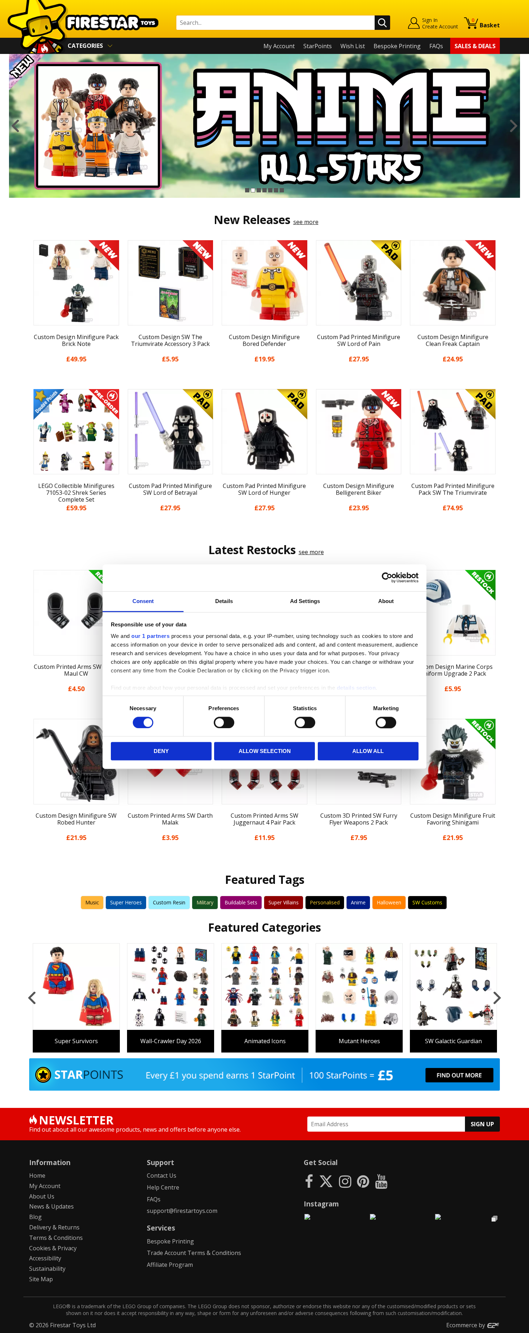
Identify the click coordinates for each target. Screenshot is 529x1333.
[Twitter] (326, 1181)
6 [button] (276, 190)
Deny (161, 751)
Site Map (41, 1279)
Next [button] (513, 126)
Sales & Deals (475, 46)
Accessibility (45, 1258)
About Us (41, 1196)
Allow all (368, 751)
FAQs (436, 46)
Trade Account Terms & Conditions (194, 1253)
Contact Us (161, 1175)
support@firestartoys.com (182, 1211)
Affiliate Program (170, 1265)
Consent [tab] (143, 601)
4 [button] (264, 190)
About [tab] (386, 601)
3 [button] (259, 190)
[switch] (224, 722)
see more (305, 222)
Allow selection (265, 751)
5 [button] (270, 190)
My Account (279, 46)
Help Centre (163, 1187)
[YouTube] (381, 1181)
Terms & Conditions (56, 1238)
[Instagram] (345, 1181)
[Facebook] (309, 1181)
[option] (264, 126)
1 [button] (247, 190)
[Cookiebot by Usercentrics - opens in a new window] (387, 577)
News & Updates (51, 1206)
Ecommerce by (466, 1325)
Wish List (352, 46)
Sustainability (47, 1269)
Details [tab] (224, 601)
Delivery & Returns (54, 1227)
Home (37, 1175)
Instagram (321, 1203)
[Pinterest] (363, 1181)
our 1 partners (150, 636)
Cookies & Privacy (53, 1248)
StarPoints (317, 46)
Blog (35, 1217)
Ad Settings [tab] (305, 601)
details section (356, 688)
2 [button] (253, 190)
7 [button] (282, 190)
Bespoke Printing (397, 46)
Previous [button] (15, 126)
